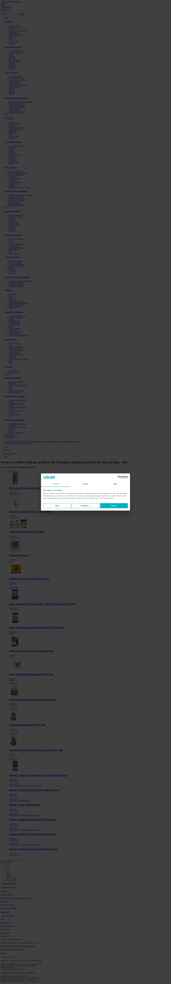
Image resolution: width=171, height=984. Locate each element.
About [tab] (115, 484)
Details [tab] (85, 484)
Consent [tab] (56, 484)
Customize (84, 506)
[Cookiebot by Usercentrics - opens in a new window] (119, 477)
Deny (57, 506)
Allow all (114, 506)
